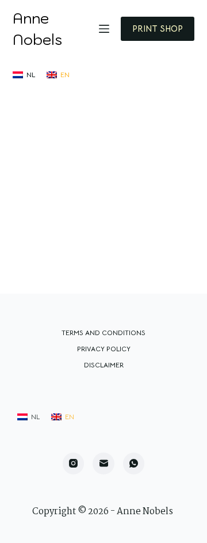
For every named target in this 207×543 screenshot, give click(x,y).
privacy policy (104, 348)
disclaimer (104, 364)
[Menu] (104, 29)
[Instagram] (74, 463)
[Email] (103, 463)
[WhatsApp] (134, 463)
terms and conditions (103, 332)
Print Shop (157, 28)
